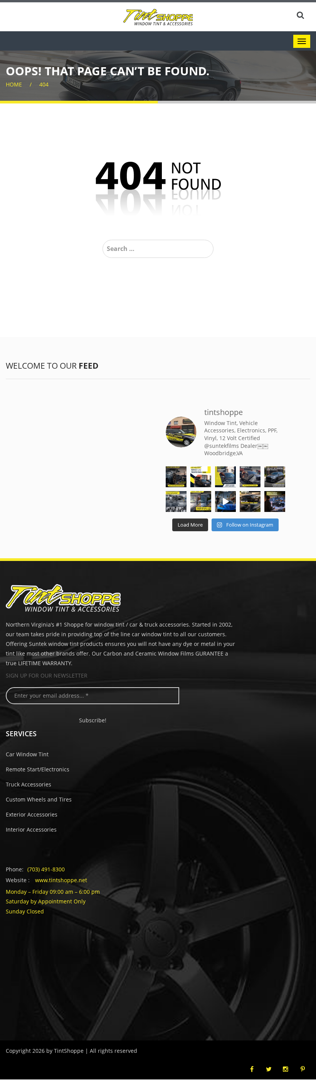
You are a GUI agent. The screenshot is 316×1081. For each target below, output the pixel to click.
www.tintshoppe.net (61, 880)
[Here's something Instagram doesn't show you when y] (176, 476)
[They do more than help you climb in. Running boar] (250, 476)
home (14, 84)
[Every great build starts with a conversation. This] (274, 476)
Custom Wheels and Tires (39, 799)
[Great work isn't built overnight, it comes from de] (200, 476)
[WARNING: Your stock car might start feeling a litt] (250, 501)
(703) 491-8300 (46, 869)
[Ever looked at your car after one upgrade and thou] (225, 501)
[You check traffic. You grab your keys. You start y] (274, 501)
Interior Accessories (31, 829)
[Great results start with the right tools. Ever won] (176, 501)
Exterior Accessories (31, 814)
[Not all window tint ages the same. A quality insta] (200, 501)
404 (44, 84)
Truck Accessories (28, 784)
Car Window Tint (27, 754)
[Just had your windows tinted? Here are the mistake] (225, 476)
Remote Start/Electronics (37, 769)
